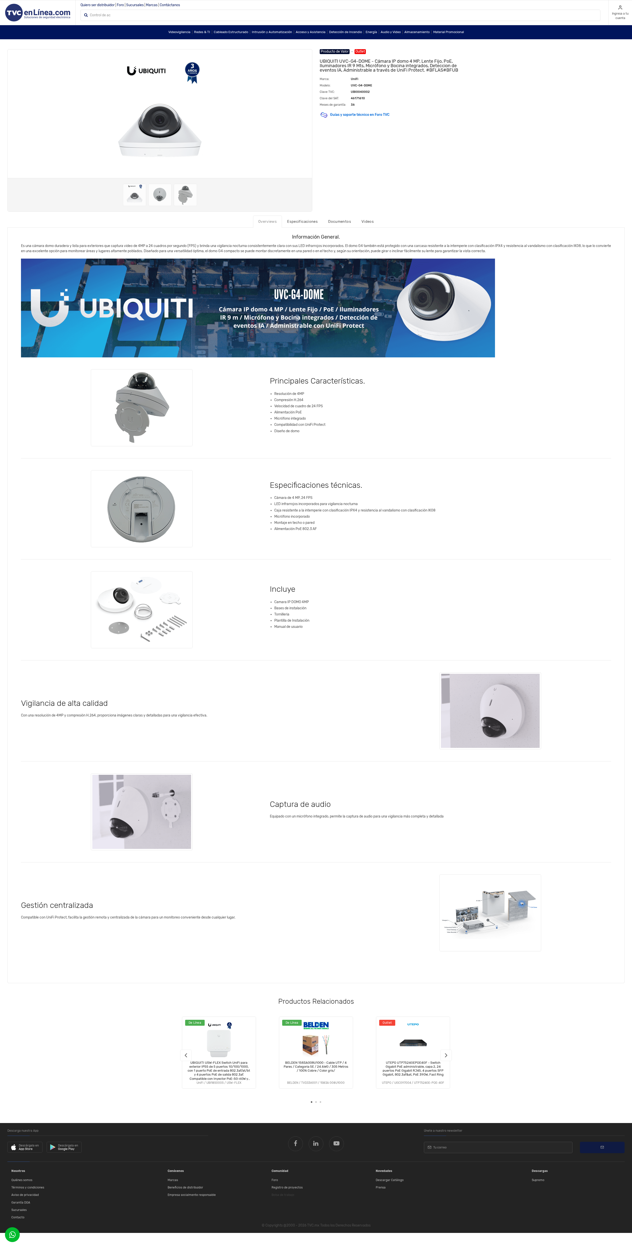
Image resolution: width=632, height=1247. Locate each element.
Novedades (384, 1171)
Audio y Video (391, 32)
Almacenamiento (417, 32)
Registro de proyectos (287, 1187)
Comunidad (280, 1171)
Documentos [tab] (339, 221)
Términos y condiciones (27, 1187)
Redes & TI (202, 32)
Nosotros (18, 1171)
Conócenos (176, 1171)
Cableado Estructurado (231, 32)
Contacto (17, 1217)
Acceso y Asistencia (310, 32)
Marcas (152, 5)
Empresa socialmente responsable (192, 1195)
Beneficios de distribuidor (185, 1187)
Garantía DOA (20, 1202)
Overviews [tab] (267, 221)
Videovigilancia (179, 32)
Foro (120, 5)
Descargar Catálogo (390, 1180)
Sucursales (135, 5)
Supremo (538, 1180)
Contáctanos (170, 5)
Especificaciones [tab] (302, 221)
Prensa (381, 1187)
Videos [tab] (367, 221)
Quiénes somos (21, 1180)
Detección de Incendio (345, 32)
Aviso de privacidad (25, 1195)
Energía (371, 32)
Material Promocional (448, 32)
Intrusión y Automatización (272, 32)
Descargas (540, 1171)
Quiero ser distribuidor (97, 5)
